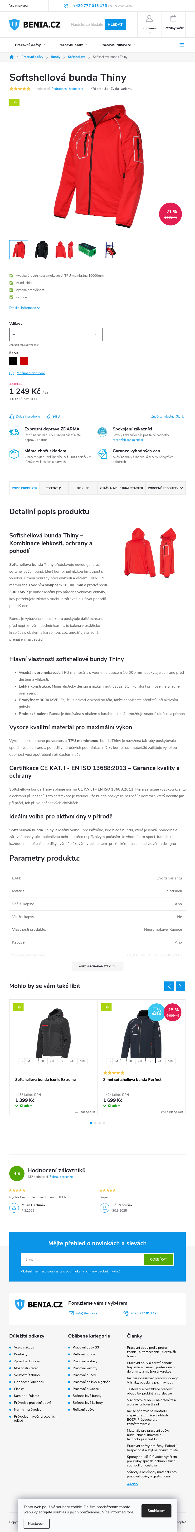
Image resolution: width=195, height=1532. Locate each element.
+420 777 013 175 (144, 1313)
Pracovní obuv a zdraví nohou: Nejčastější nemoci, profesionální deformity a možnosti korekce (151, 1367)
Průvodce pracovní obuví (32, 1402)
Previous (169, 986)
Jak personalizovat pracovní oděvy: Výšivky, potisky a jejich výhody (152, 1380)
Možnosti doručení (31, 373)
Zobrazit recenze (61, 1177)
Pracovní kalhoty (85, 1368)
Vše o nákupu (18, 6)
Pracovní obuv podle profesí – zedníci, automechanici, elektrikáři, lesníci (152, 1351)
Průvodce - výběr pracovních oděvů (35, 1418)
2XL (52, 1061)
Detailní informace (22, 308)
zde (130, 1512)
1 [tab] (91, 1123)
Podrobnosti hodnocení (67, 89)
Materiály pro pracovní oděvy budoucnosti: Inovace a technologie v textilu (148, 1434)
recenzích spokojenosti (128, 440)
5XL (83, 1061)
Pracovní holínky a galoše (91, 1382)
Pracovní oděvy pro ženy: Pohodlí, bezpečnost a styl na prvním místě (152, 1448)
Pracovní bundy (84, 1375)
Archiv (132, 1484)
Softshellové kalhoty (88, 1403)
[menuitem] (31, 45)
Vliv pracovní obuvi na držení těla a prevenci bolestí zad (151, 1402)
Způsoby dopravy (27, 1361)
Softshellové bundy (87, 1396)
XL (43, 1061)
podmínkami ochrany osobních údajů (93, 1271)
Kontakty (20, 1354)
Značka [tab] (121, 488)
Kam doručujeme (26, 1396)
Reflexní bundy (84, 1354)
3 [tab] (99, 1123)
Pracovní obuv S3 (86, 1347)
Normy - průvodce (27, 1409)
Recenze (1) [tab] (54, 488)
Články (19, 1389)
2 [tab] (95, 1123)
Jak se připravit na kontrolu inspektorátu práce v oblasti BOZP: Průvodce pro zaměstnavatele (147, 1417)
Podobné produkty (163, 488)
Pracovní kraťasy (85, 1361)
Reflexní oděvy (83, 1410)
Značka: (168, 416)
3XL (62, 1061)
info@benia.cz (86, 1313)
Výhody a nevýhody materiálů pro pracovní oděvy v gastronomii (152, 1474)
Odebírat (158, 1259)
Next (180, 986)
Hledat (115, 24)
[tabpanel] (54, 1057)
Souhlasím (156, 1510)
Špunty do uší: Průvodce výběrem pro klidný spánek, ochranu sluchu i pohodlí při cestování (152, 1461)
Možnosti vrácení (26, 1368)
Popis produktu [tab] (24, 488)
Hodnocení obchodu (29, 1382)
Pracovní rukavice (86, 1389)
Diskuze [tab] (83, 488)
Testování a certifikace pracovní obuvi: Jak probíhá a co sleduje (150, 1391)
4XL (72, 1061)
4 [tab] (104, 1123)
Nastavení (36, 1523)
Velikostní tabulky (27, 1375)
